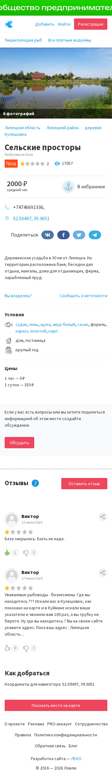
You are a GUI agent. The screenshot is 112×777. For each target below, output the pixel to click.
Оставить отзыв (84, 483)
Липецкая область (22, 127)
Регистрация (90, 24)
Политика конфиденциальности (65, 735)
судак (21, 324)
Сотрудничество (91, 724)
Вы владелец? (18, 295)
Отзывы (16, 483)
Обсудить (19, 442)
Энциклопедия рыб (23, 40)
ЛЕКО (76, 758)
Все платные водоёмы (69, 40)
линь (33, 324)
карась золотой (31, 331)
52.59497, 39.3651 (31, 218)
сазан (82, 324)
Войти (64, 24)
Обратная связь (50, 746)
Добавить (44, 24)
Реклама (36, 724)
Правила (23, 735)
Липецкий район (62, 127)
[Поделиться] (47, 235)
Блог (73, 746)
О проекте (14, 724)
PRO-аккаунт (59, 724)
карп (53, 331)
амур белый (64, 324)
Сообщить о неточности (83, 295)
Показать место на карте (56, 705)
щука (45, 324)
